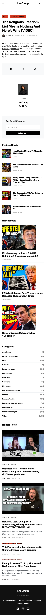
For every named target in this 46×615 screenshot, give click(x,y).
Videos (4, 416)
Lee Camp (23, 3)
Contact (29, 600)
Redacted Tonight (18, 16)
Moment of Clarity (9, 600)
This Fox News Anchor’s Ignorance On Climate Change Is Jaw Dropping (22, 548)
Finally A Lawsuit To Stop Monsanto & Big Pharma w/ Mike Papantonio (21, 564)
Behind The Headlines (10, 356)
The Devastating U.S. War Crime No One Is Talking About (28, 194)
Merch (21, 600)
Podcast (5, 395)
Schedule (37, 600)
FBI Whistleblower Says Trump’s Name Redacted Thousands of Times (22, 294)
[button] (3, 3)
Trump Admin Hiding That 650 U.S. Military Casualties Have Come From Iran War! (27, 180)
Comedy (5, 365)
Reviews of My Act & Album (12, 403)
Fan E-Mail (6, 377)
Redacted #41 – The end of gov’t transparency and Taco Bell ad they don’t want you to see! (20, 471)
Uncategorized (7, 407)
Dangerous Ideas (8, 369)
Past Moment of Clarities (11, 390)
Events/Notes (7, 373)
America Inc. (7, 352)
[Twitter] (23, 609)
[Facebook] (18, 609)
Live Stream (6, 386)
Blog (5, 16)
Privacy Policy (23, 603)
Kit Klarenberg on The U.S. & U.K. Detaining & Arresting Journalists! (20, 254)
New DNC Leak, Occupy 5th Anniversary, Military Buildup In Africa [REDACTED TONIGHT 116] (22, 524)
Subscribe (22, 133)
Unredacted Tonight (9, 412)
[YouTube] (28, 609)
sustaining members (10, 49)
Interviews (6, 382)
